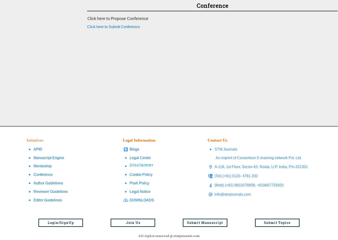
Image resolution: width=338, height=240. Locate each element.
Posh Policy (139, 183)
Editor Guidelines (48, 200)
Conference (43, 175)
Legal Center (140, 158)
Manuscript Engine (49, 158)
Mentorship (43, 166)
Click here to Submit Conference (113, 27)
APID (38, 149)
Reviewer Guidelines (51, 192)
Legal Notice (140, 192)
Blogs (134, 149)
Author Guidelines (48, 183)
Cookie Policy (141, 175)
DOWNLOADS (142, 200)
